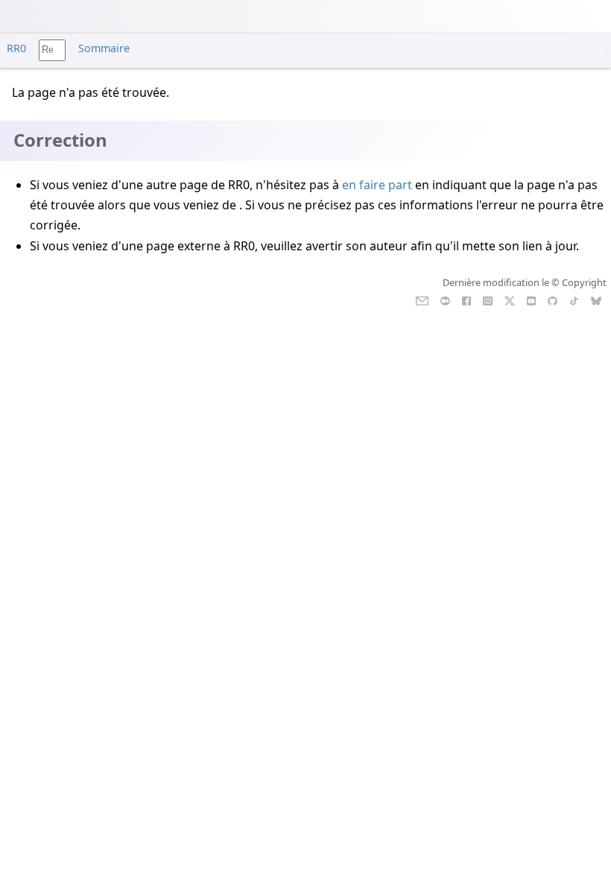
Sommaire (104, 48)
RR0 (16, 48)
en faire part (377, 185)
